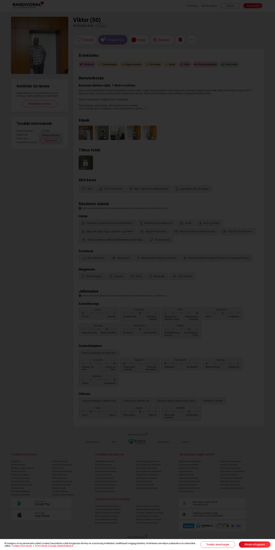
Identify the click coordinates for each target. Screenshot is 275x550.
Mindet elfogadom (254, 544)
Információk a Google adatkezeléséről (54, 546)
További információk (21, 546)
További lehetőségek (217, 544)
